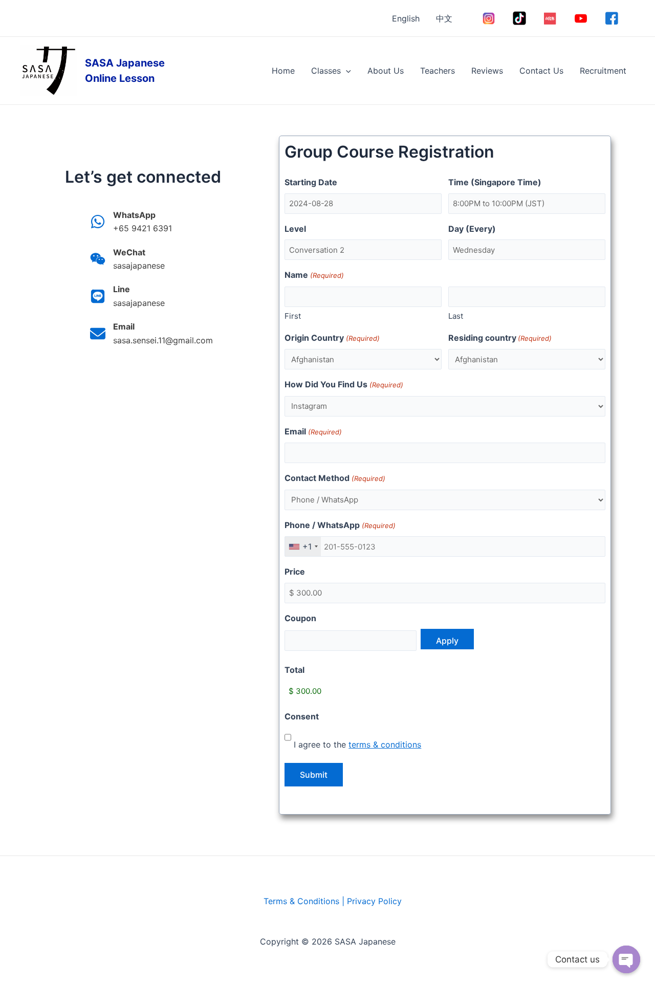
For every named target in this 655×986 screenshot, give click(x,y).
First (293, 316)
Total (294, 670)
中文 (444, 18)
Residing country (500, 338)
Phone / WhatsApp (340, 525)
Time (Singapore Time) (494, 182)
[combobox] (303, 546)
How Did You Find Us (344, 384)
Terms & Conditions (301, 901)
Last (455, 316)
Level (295, 229)
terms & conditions (384, 744)
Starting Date (311, 182)
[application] (346, 70)
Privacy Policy (374, 901)
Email (313, 431)
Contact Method (335, 478)
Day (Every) (472, 229)
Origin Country (332, 338)
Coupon (300, 618)
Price (295, 571)
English (406, 18)
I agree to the (357, 744)
